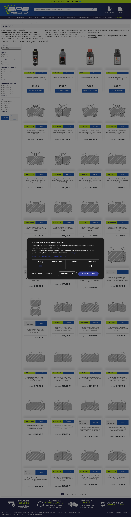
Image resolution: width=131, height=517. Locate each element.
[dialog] (65, 258)
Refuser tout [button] (67, 273)
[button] (65, 256)
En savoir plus (72, 253)
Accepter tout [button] (88, 273)
